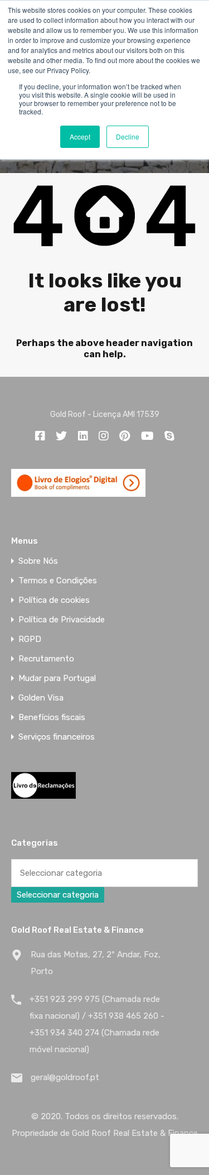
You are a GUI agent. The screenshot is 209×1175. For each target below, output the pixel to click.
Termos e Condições (57, 581)
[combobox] (57, 895)
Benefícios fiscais (51, 717)
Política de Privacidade (61, 620)
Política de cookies (54, 600)
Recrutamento (46, 659)
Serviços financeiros (56, 737)
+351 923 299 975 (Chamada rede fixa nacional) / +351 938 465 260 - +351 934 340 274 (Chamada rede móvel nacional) (97, 1024)
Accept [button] (80, 136)
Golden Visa (41, 698)
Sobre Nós (38, 561)
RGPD (29, 639)
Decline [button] (127, 136)
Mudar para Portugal (57, 678)
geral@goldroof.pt (65, 1077)
